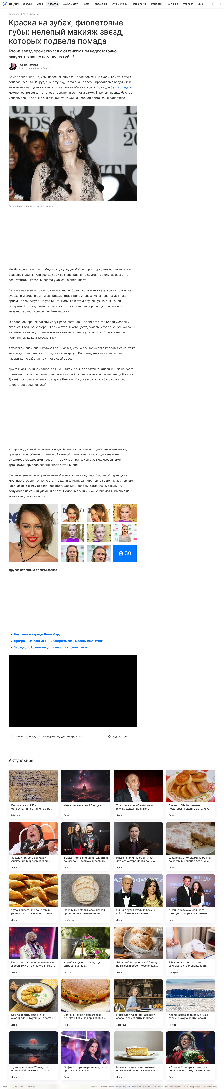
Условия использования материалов (182, 1086)
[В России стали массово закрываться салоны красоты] (190, 951)
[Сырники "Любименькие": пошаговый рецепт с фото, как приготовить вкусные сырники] (190, 794)
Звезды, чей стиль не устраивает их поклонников (51, 647)
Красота (33, 14)
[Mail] (5, 4)
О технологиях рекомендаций (115, 1086)
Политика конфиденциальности (147, 1086)
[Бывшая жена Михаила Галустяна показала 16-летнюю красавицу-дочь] (85, 846)
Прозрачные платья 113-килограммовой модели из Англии (58, 641)
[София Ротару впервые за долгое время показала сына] (85, 1055)
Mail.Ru (6, 1086)
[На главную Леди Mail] (13, 4)
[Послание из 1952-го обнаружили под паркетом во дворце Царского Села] (33, 794)
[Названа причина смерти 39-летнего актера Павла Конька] (138, 846)
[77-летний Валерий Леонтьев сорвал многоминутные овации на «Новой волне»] (190, 1055)
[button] (73, 154)
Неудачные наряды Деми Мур (36, 634)
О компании (18, 1086)
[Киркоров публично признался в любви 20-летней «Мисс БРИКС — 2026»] (33, 951)
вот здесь (125, 87)
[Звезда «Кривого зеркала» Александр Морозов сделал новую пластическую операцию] (33, 846)
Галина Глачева (28, 64)
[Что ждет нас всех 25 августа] (85, 794)
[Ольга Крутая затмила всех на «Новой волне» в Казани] (138, 898)
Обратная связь (210, 1086)
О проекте (94, 1086)
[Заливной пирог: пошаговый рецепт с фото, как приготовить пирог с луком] (85, 1003)
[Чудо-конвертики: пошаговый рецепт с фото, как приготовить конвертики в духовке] (33, 898)
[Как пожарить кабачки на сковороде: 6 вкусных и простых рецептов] (33, 1003)
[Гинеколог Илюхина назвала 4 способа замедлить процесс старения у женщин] (138, 1003)
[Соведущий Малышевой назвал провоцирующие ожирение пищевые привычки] (85, 898)
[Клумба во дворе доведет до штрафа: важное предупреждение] (85, 951)
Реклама (31, 1086)
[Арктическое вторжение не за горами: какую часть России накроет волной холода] (190, 1003)
